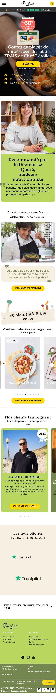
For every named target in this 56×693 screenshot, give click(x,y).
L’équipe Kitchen (35, 637)
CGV (29, 669)
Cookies (30, 666)
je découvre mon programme (28, 288)
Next (52, 365)
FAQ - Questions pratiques (10, 669)
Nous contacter (8, 637)
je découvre (28, 64)
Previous (4, 363)
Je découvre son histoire (25, 506)
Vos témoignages (9, 642)
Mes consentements (36, 645)
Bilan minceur (8, 639)
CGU (3, 671)
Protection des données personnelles (39, 671)
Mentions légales (7, 674)
